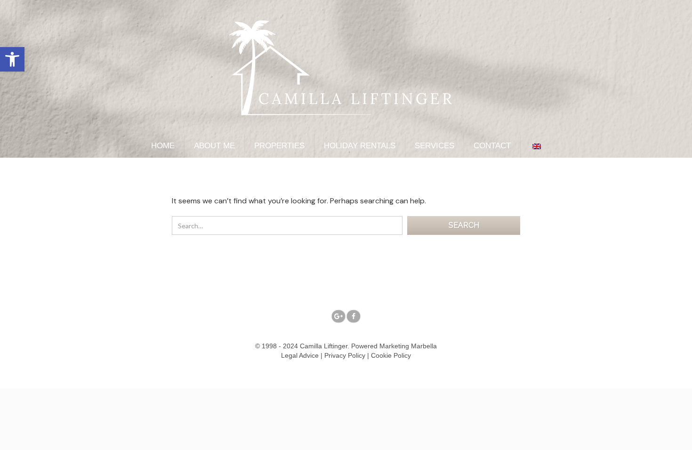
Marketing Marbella (408, 346)
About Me (214, 145)
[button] (12, 59)
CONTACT (492, 145)
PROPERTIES (279, 145)
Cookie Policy (391, 355)
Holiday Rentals (359, 145)
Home (163, 145)
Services (434, 145)
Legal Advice (300, 355)
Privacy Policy (344, 355)
